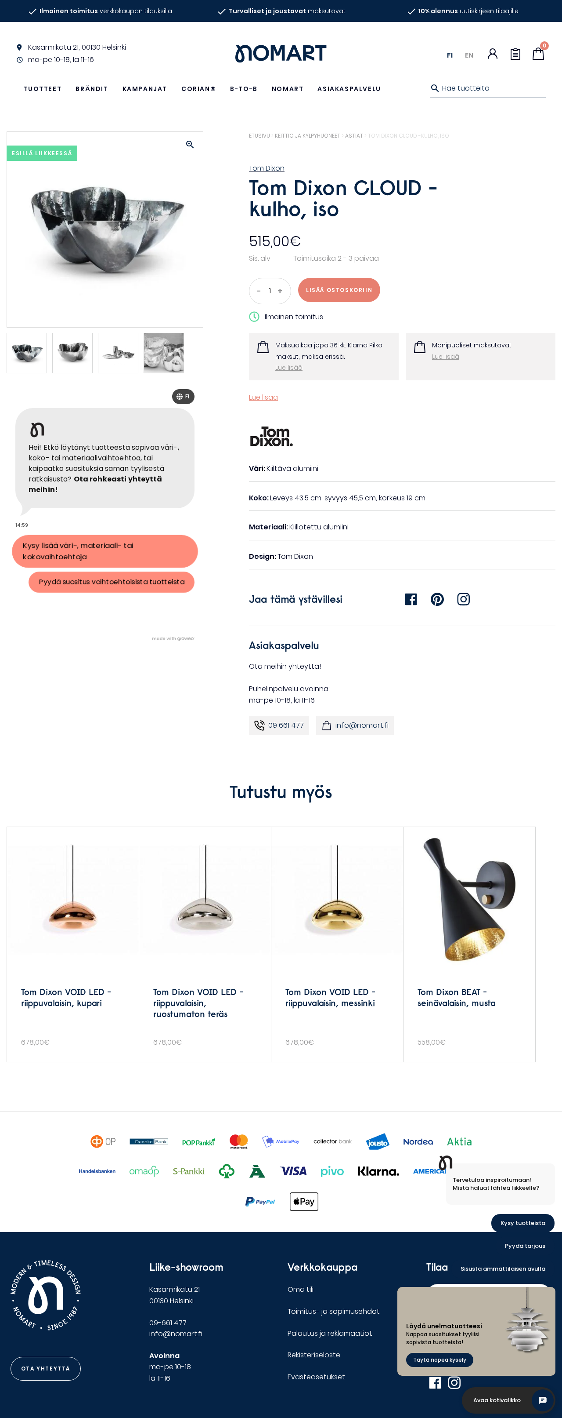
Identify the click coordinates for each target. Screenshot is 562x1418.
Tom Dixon (267, 168)
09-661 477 (168, 1323)
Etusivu (259, 135)
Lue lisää (289, 367)
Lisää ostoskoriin (339, 290)
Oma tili (300, 1289)
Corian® (198, 88)
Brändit (92, 88)
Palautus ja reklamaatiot (330, 1333)
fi (450, 55)
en (469, 55)
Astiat (354, 135)
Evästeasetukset (316, 1377)
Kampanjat (144, 88)
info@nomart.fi (362, 725)
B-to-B (244, 88)
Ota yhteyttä (45, 1368)
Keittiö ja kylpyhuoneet (307, 135)
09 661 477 (286, 725)
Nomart (288, 88)
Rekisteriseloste (314, 1355)
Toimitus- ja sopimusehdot (334, 1311)
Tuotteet (43, 88)
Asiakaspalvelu (349, 88)
